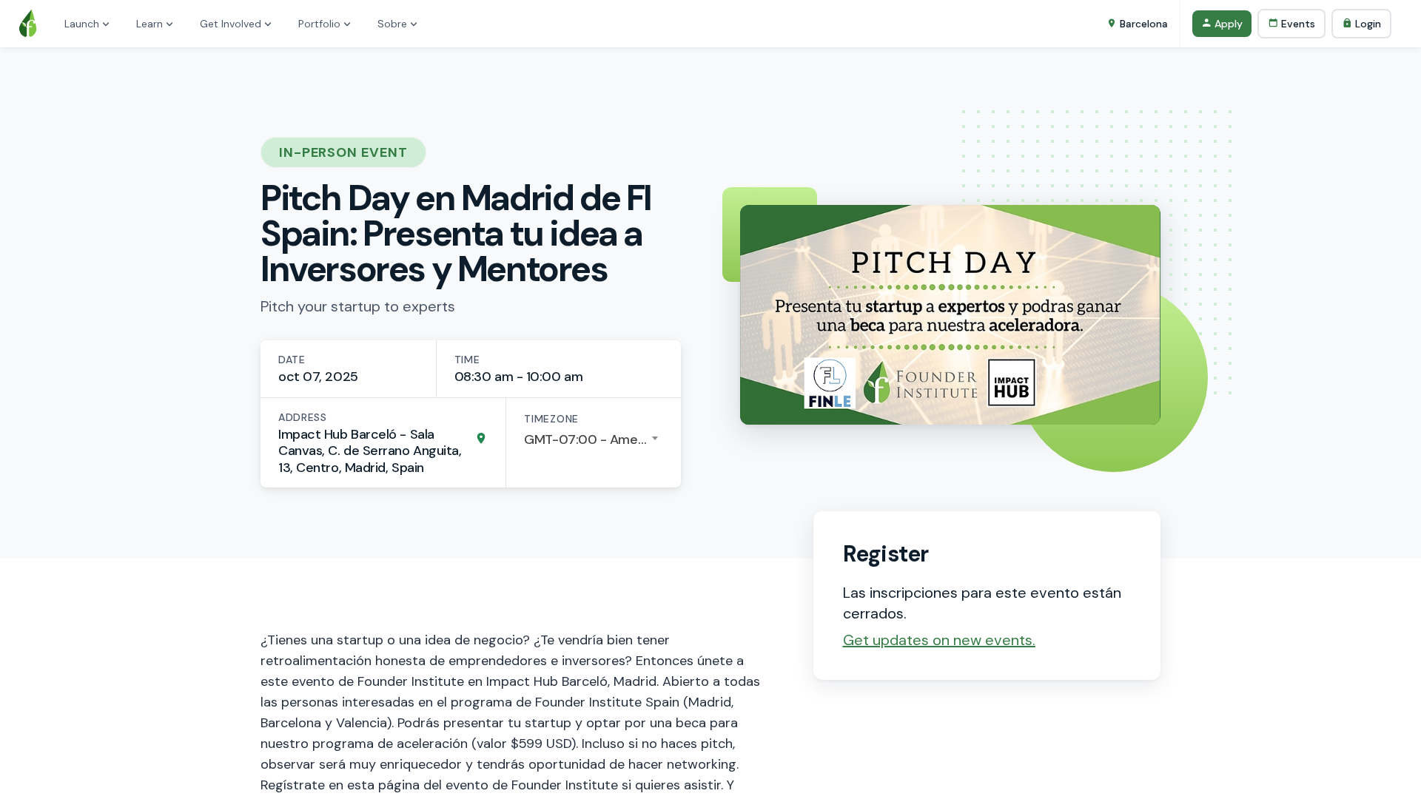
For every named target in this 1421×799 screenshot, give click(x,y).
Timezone (551, 418)
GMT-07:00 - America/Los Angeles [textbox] (593, 439)
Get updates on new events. (939, 640)
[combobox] (593, 439)
